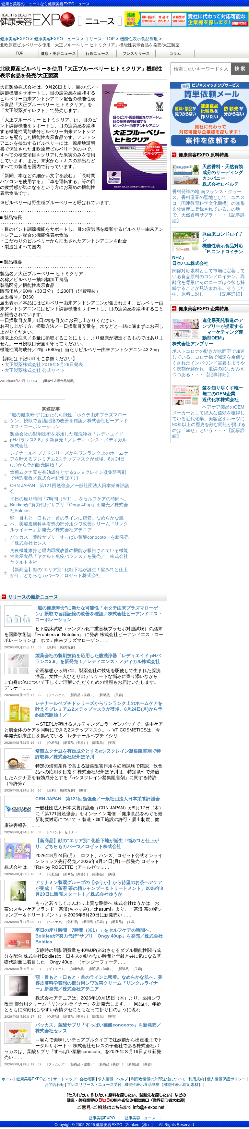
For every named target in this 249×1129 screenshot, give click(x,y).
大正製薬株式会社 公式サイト (35, 370)
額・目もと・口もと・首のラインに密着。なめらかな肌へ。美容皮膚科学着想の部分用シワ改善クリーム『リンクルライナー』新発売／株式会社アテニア (69, 523)
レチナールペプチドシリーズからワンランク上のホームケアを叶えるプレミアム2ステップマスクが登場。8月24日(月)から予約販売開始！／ (69, 458)
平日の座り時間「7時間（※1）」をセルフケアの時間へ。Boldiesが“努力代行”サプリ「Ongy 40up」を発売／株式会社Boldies (69, 504)
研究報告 (67, 647)
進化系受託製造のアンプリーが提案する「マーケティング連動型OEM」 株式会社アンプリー (207, 332)
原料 (51, 647)
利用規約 (196, 1079)
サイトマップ (65, 1079)
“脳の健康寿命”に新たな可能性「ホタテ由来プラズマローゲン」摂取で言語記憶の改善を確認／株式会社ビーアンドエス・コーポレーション (69, 420)
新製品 (104, 695)
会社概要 (87, 1079)
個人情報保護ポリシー (226, 1079)
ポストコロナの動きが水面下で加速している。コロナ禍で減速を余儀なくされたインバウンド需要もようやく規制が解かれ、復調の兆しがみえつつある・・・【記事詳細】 (208, 363)
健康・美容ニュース (58, 53)
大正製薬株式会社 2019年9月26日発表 (44, 364)
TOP (19, 53)
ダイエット (56, 969)
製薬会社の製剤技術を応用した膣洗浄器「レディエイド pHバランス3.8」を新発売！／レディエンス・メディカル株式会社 (68, 439)
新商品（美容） (82, 695)
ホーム (7, 1079)
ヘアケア (54, 922)
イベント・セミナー (62, 832)
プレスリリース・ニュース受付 (94, 1084)
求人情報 (105, 1079)
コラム (175, 53)
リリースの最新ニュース (33, 596)
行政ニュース (97, 53)
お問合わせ (54, 1084)
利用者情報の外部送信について (158, 1079)
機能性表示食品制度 (58, 381)
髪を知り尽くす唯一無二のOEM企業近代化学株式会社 (222, 393)
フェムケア (56, 695)
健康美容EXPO (102, 1118)
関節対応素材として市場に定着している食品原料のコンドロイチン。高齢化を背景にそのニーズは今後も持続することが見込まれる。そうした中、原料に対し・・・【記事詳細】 (208, 282)
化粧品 (53, 742)
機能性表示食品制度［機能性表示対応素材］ (163, 1084)
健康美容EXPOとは (33, 1079)
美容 (118, 695)
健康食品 (77, 969)
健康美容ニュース (140, 1118)
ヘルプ (122, 1079)
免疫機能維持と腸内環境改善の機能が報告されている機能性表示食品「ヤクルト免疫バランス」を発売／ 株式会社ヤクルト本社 (69, 556)
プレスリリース (136, 53)
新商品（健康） (101, 969)
